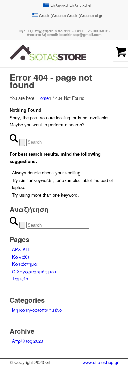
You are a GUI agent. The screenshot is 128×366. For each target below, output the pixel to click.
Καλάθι (20, 257)
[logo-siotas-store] (53, 53)
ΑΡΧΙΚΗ (20, 249)
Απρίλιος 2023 (27, 341)
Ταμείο (20, 278)
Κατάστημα (25, 264)
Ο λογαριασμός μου (34, 271)
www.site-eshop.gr (100, 362)
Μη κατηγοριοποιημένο (37, 310)
